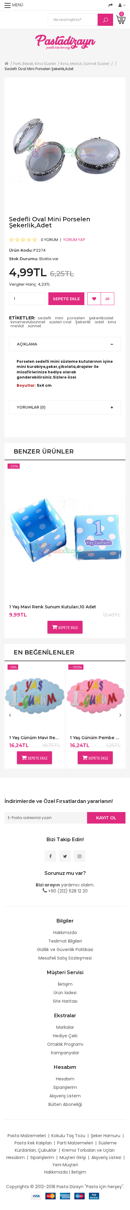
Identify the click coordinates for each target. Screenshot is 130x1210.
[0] (120, 19)
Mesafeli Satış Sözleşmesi (65, 958)
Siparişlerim (65, 1087)
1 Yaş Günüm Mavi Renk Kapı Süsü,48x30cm (34, 738)
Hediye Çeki (65, 1036)
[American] (65, 1196)
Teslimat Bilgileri (65, 941)
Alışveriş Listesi (106, 1157)
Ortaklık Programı (65, 1044)
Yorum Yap (74, 240)
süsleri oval (60, 322)
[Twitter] (65, 856)
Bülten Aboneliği (65, 1104)
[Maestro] (79, 1196)
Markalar (65, 1027)
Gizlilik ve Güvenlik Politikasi (65, 950)
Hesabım (65, 1079)
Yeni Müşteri (65, 1165)
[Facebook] (50, 856)
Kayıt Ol (106, 818)
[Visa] (36, 1196)
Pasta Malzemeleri (27, 1136)
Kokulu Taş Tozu (68, 1136)
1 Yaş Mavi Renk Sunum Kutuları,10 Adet (52, 607)
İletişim (65, 984)
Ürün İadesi (65, 993)
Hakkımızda (65, 933)
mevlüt (17, 326)
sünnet (34, 326)
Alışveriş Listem (65, 1096)
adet (99, 322)
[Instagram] (79, 856)
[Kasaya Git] (111, 5)
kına (112, 322)
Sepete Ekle (66, 298)
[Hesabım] (122, 5)
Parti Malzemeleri (75, 1143)
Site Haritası (65, 1001)
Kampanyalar (65, 1053)
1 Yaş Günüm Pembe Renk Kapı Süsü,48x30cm (95, 738)
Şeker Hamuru (105, 1136)
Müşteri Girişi (73, 1157)
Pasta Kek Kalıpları (33, 1143)
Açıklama (27, 344)
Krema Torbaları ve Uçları (88, 1150)
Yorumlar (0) (31, 407)
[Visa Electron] (94, 1196)
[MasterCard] (50, 1196)
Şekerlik (83, 322)
